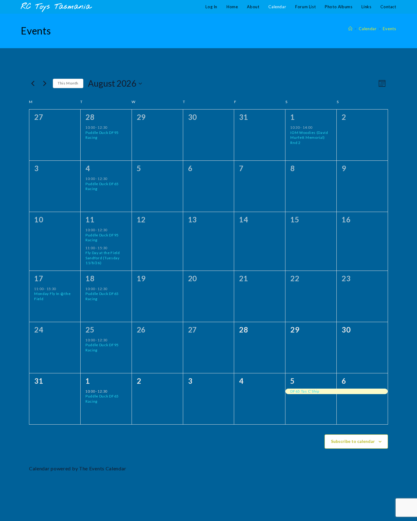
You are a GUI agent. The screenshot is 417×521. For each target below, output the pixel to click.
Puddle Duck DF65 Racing (102, 186)
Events (389, 28)
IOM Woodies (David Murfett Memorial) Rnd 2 (309, 137)
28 (89, 117)
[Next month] (44, 83)
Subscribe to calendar (353, 441)
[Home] (350, 28)
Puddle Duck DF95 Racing (102, 135)
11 (89, 219)
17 (38, 278)
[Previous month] (32, 83)
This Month (68, 83)
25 (89, 329)
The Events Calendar (102, 468)
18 (89, 278)
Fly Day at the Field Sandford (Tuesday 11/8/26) (102, 257)
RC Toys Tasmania (56, 7)
